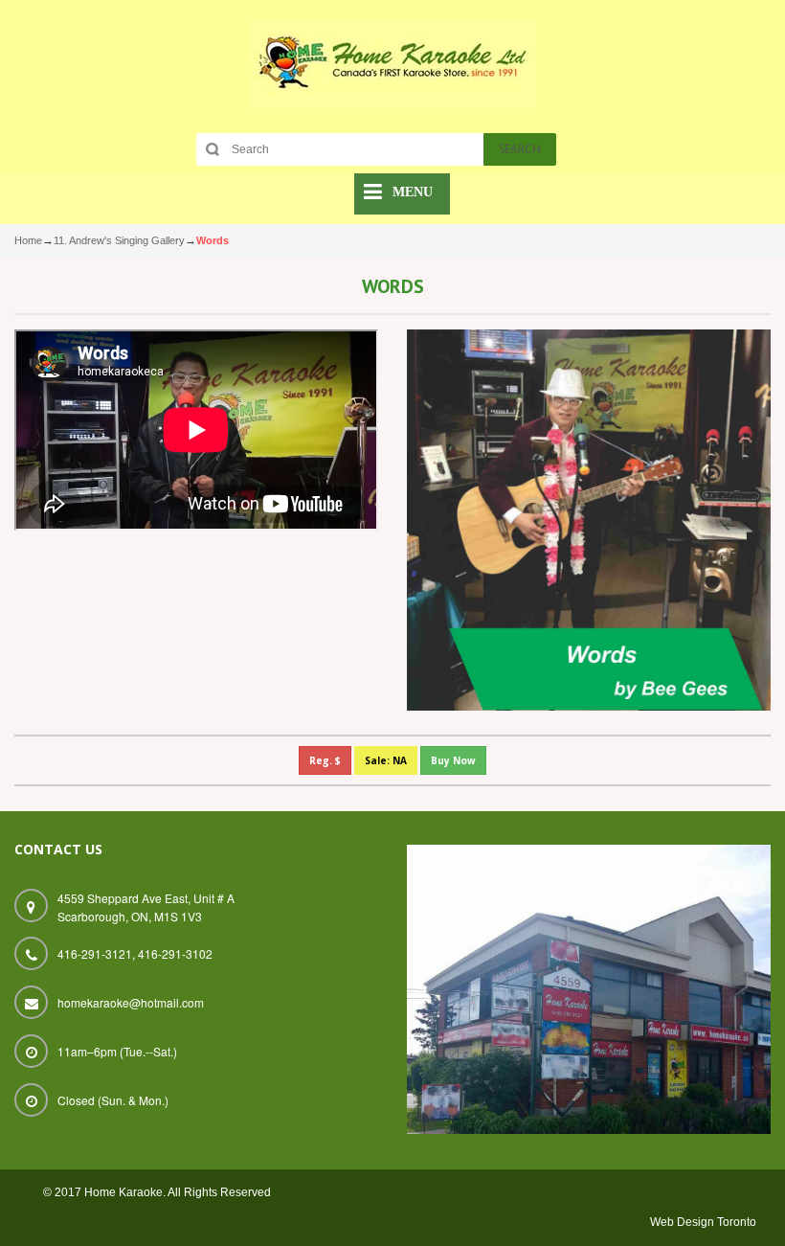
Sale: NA (386, 760)
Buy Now (453, 760)
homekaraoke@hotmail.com (130, 1002)
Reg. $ (325, 760)
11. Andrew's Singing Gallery (119, 240)
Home (28, 240)
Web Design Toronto (703, 1222)
